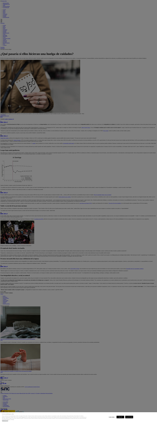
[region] (78, 417)
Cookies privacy (5, 420)
